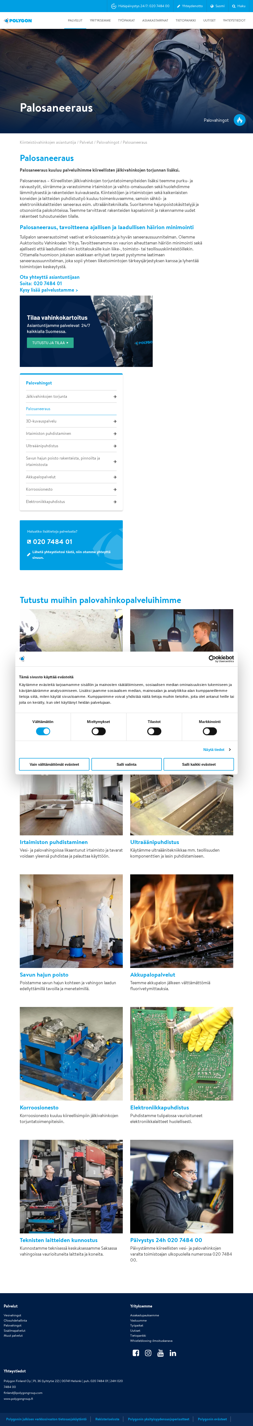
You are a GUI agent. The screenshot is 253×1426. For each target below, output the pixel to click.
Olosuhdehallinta (15, 1320)
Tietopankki (186, 20)
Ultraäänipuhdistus (42, 445)
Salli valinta (126, 764)
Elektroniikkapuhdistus (45, 501)
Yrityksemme (100, 20)
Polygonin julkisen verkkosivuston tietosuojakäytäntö (46, 1419)
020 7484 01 (48, 283)
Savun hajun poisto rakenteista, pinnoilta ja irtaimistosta (63, 461)
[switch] (99, 735)
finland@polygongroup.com (23, 1393)
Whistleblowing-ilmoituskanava (151, 1341)
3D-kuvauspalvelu (41, 421)
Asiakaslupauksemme (144, 1315)
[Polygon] (18, 20)
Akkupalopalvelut (41, 477)
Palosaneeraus (38, 408)
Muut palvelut (13, 1335)
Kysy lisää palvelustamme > (49, 289)
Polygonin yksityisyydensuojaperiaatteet (158, 1419)
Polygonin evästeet (212, 1419)
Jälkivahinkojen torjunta (46, 396)
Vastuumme (138, 1320)
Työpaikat (126, 20)
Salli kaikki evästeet (199, 764)
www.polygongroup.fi (18, 1399)
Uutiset (209, 20)
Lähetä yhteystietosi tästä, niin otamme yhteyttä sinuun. (71, 554)
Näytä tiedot (213, 749)
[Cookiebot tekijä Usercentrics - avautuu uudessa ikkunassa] (212, 659)
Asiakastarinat (155, 20)
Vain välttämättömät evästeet (54, 764)
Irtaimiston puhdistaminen (48, 433)
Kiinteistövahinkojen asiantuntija (48, 142)
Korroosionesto (39, 489)
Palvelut (75, 20)
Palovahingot (108, 142)
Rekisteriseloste (107, 1419)
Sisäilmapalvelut (14, 1330)
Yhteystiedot (234, 20)
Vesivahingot (12, 1315)
